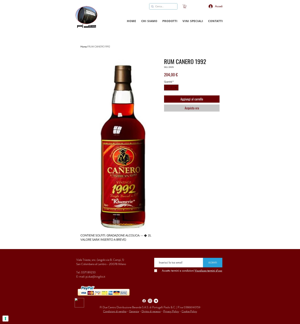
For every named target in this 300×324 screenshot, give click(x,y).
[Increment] (176, 87)
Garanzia (134, 311)
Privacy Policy (171, 311)
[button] (169, 21)
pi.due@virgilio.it (95, 276)
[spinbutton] (171, 87)
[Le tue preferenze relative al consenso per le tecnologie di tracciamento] (5, 318)
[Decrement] (166, 87)
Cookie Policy (189, 311)
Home (83, 46)
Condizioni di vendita (114, 311)
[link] (185, 6)
